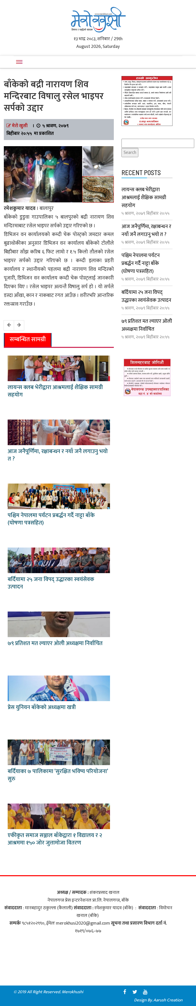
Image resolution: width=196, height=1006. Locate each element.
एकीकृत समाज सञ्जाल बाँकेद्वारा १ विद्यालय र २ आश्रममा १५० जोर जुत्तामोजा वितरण (55, 839)
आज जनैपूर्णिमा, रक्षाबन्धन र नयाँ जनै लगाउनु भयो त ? (58, 455)
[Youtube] (145, 992)
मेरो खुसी (20, 126)
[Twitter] (135, 992)
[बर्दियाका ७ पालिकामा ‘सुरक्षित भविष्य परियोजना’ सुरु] (59, 752)
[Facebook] (124, 992)
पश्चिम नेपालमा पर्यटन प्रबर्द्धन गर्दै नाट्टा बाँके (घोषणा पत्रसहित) (51, 519)
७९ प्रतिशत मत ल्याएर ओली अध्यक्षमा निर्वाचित (55, 643)
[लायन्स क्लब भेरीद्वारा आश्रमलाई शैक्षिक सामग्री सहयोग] (59, 368)
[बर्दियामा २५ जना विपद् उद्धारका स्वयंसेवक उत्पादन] (59, 560)
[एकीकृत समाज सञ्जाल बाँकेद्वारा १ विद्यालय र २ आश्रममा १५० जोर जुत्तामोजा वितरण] (59, 816)
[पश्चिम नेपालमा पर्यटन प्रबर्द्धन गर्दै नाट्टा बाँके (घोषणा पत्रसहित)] (59, 496)
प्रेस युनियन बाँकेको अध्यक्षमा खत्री (42, 707)
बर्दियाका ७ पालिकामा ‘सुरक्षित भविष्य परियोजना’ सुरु (58, 775)
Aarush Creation (167, 1000)
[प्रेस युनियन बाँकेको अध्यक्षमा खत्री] (59, 688)
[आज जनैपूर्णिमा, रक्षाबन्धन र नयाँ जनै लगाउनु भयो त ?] (59, 432)
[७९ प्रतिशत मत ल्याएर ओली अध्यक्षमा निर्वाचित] (59, 624)
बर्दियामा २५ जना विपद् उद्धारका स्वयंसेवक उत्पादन (51, 583)
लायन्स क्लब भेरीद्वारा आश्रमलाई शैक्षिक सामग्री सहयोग (55, 391)
